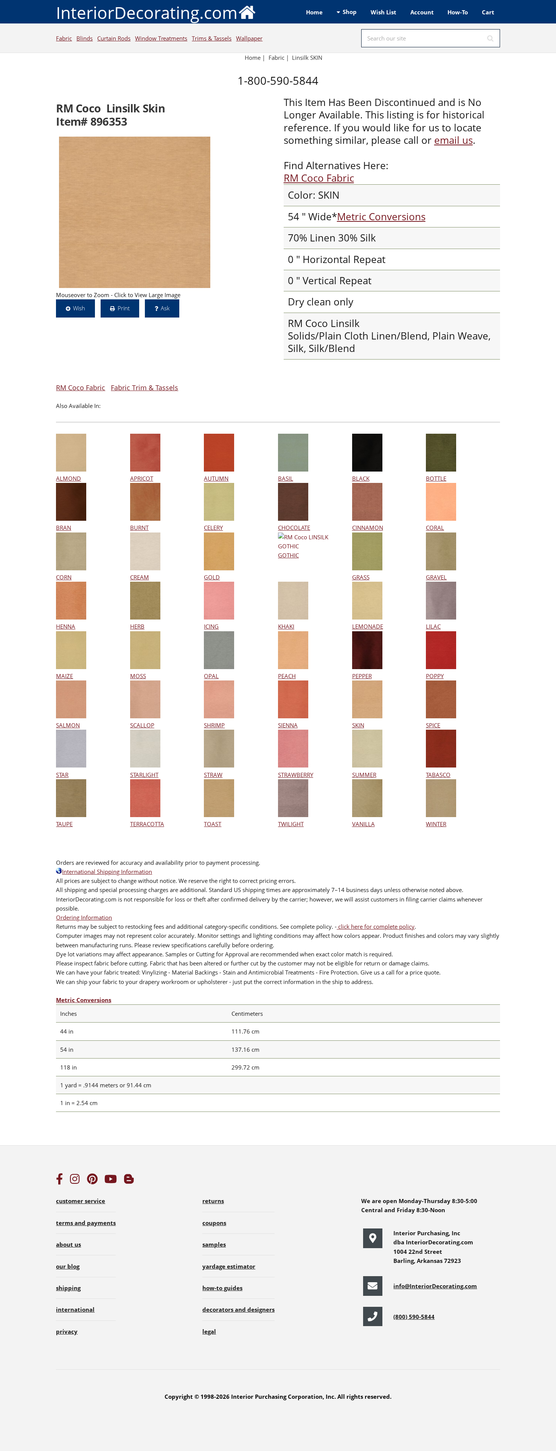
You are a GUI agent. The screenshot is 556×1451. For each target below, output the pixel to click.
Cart (488, 12)
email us (453, 140)
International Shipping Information (107, 871)
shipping (68, 1288)
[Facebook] (59, 1181)
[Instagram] (75, 1181)
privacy (67, 1331)
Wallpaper (249, 38)
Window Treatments (161, 38)
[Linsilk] (134, 212)
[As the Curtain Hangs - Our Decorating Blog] (129, 1181)
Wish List (383, 12)
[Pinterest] (92, 1181)
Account (422, 12)
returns (213, 1201)
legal (209, 1331)
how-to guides (222, 1288)
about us (68, 1244)
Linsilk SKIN (307, 57)
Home (314, 12)
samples (214, 1244)
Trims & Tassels (211, 38)
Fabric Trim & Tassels (144, 387)
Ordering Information (84, 917)
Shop (350, 12)
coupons (214, 1223)
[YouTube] (110, 1181)
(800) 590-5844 (414, 1316)
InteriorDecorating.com (147, 12)
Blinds (84, 38)
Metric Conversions (381, 216)
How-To (457, 12)
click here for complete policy (376, 926)
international (75, 1309)
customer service (80, 1201)
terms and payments (86, 1223)
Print (124, 308)
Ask (165, 308)
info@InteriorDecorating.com (435, 1286)
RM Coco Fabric (319, 178)
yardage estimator (228, 1266)
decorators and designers (238, 1309)
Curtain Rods (113, 38)
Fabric (64, 38)
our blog (67, 1266)
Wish (79, 308)
